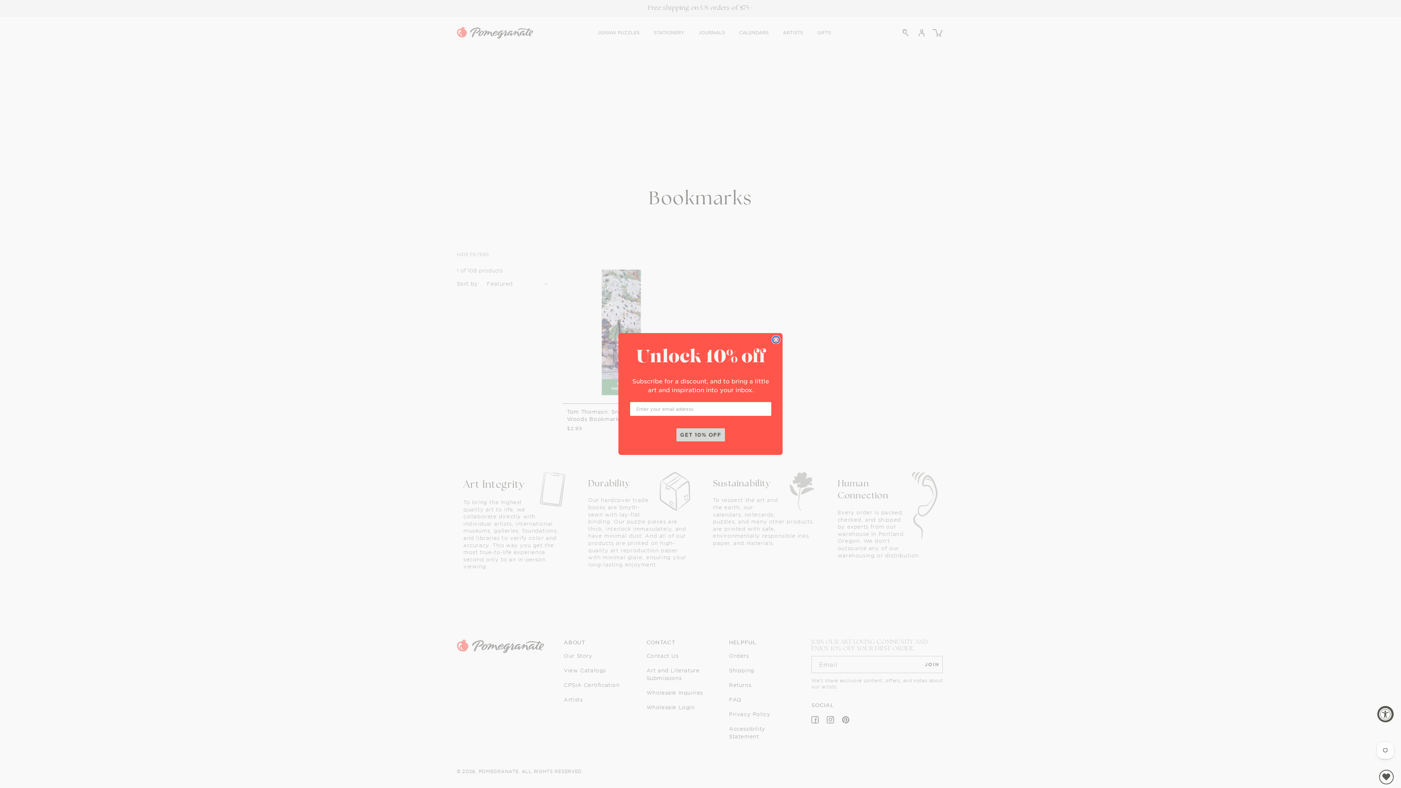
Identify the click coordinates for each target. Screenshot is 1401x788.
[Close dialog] (776, 339)
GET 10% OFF (700, 435)
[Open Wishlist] (1386, 777)
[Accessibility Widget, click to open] (1385, 714)
